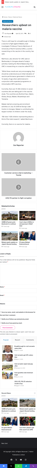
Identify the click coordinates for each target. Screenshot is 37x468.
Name (2, 287)
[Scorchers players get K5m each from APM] (27, 421)
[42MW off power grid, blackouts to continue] (10, 215)
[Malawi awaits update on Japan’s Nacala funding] (10, 235)
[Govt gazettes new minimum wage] (7, 375)
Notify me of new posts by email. (12, 323)
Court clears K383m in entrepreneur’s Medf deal (26, 224)
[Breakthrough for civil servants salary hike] (7, 349)
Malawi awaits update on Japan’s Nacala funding (20, 2)
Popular (6, 340)
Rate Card (4, 443)
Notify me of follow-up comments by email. (15, 319)
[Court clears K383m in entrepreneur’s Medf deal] (27, 215)
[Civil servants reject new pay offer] (7, 366)
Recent (17, 340)
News (10, 17)
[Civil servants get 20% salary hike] (7, 358)
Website (2, 304)
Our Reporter (8, 33)
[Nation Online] (13, 7)
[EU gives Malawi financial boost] (27, 235)
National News (17, 17)
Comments (30, 340)
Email (2, 295)
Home (5, 17)
